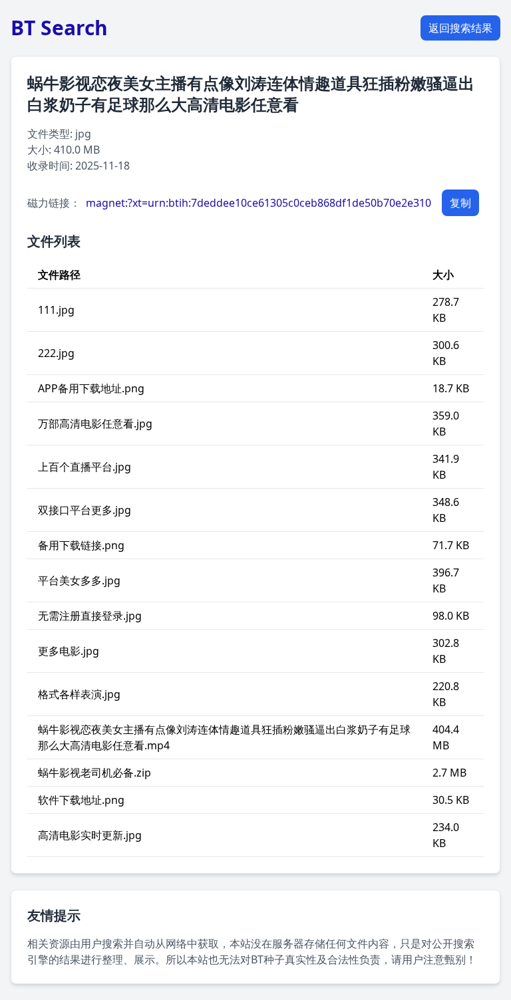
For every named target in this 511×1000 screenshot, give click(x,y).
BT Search (59, 28)
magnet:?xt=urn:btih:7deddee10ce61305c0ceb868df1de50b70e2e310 (258, 202)
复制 (460, 202)
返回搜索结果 (460, 28)
